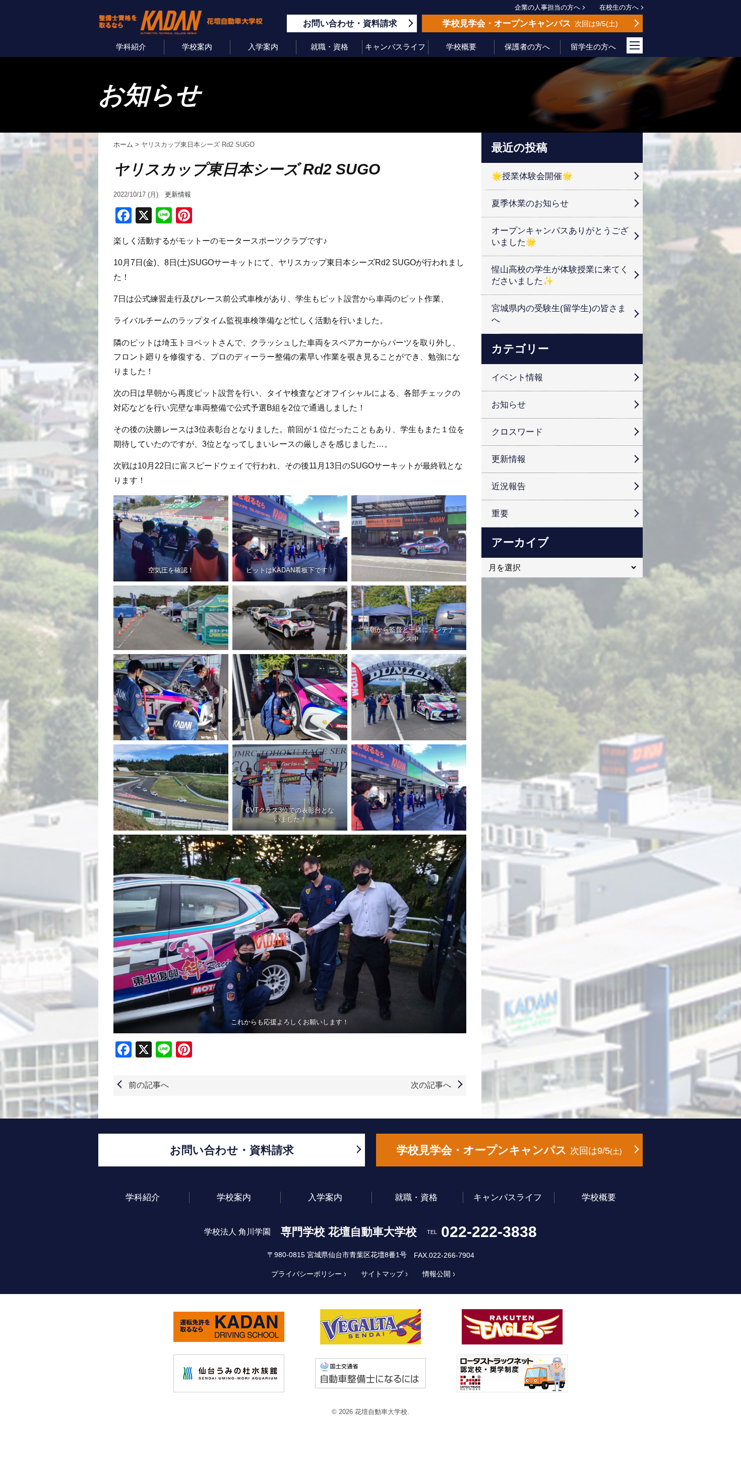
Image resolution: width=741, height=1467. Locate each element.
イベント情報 (517, 377)
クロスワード (517, 432)
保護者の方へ (527, 46)
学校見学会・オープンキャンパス (508, 1150)
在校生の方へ (619, 7)
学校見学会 (529, 23)
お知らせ (508, 404)
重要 (500, 513)
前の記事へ (149, 1085)
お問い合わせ (350, 23)
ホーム (123, 144)
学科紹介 (131, 46)
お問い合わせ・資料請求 (232, 1150)
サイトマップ (382, 1274)
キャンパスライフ (395, 46)
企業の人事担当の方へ (547, 7)
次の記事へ (431, 1085)
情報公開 (436, 1274)
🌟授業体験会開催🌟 (532, 176)
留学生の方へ (593, 46)
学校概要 (461, 46)
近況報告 (508, 486)
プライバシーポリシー (306, 1274)
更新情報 (178, 194)
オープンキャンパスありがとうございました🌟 (560, 236)
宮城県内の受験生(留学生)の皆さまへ (558, 314)
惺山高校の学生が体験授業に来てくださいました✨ (560, 275)
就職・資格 (329, 46)
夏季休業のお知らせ (530, 203)
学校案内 (197, 46)
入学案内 (263, 46)
